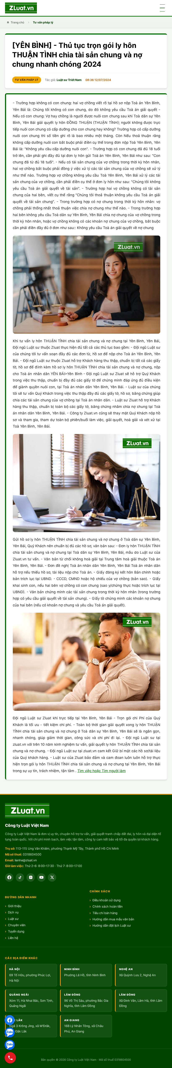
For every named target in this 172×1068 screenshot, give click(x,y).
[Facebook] (10, 1020)
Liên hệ (13, 938)
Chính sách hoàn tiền (107, 906)
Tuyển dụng (16, 931)
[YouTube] (41, 877)
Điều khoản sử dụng (107, 900)
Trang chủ (17, 22)
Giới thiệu (14, 906)
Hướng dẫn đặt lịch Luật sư (112, 925)
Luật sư (13, 919)
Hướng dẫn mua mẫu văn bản (113, 919)
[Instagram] (30, 877)
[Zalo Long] (10, 1032)
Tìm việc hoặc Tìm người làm (101, 771)
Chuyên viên (16, 925)
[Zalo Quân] (10, 1045)
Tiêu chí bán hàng (105, 913)
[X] (52, 877)
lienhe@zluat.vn (26, 860)
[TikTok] (20, 877)
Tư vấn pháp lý (43, 22)
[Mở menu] (162, 8)
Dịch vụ (13, 912)
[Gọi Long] (10, 1057)
